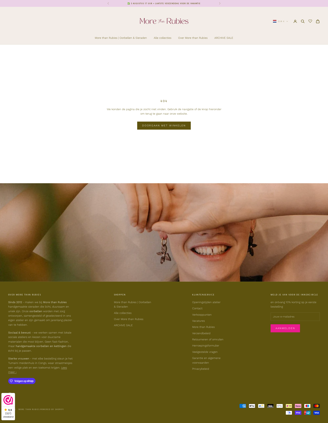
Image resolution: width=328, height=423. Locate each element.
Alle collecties (162, 37)
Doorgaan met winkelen (164, 125)
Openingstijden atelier (206, 302)
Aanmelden (285, 328)
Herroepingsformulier (205, 345)
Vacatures (198, 320)
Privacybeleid (200, 368)
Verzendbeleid (201, 333)
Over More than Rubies (193, 37)
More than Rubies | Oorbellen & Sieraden (121, 37)
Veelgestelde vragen (205, 351)
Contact (197, 308)
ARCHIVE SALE (223, 37)
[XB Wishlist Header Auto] (310, 21)
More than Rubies (203, 327)
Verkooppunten (202, 314)
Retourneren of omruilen (207, 339)
